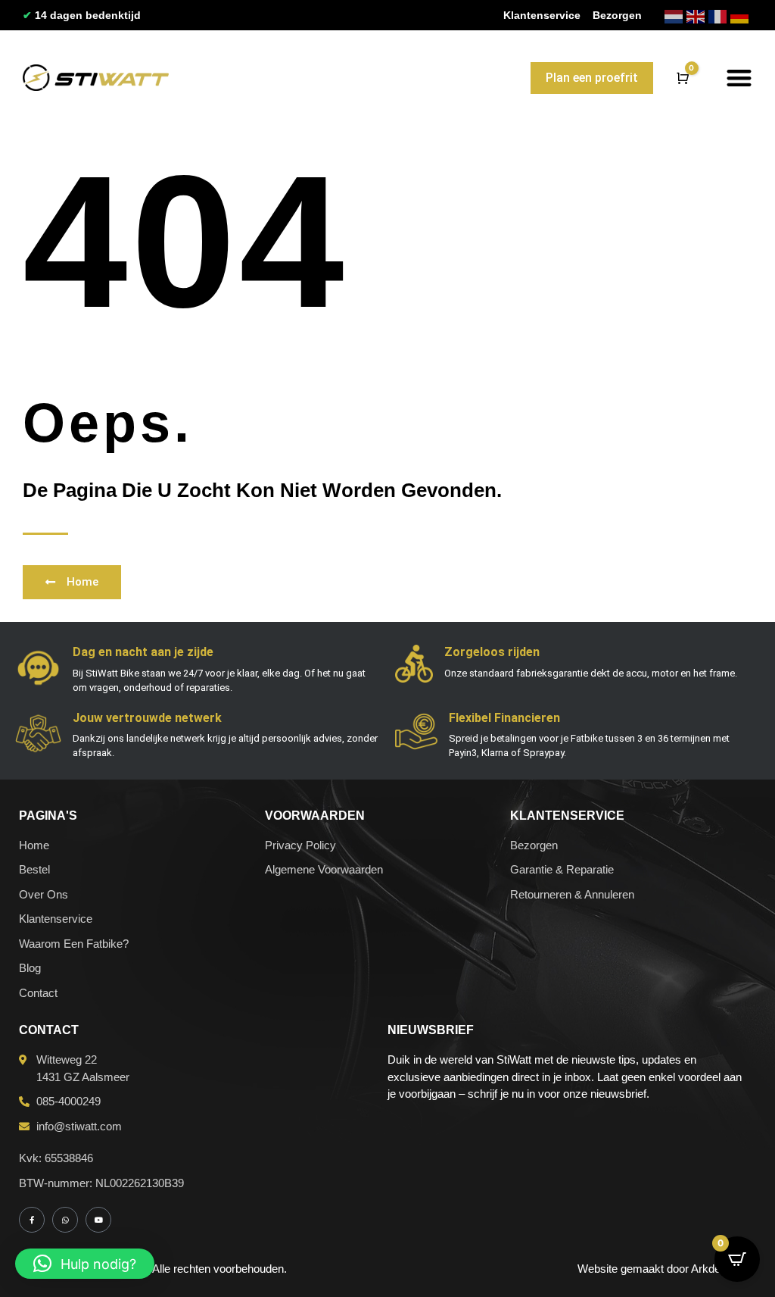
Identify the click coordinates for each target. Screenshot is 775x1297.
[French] (719, 15)
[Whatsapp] (65, 1220)
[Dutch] (675, 15)
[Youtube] (98, 1220)
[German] (741, 15)
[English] (697, 15)
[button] (739, 77)
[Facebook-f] (32, 1220)
